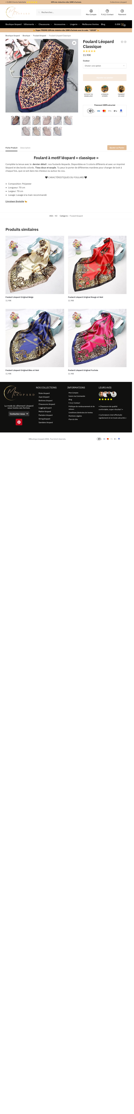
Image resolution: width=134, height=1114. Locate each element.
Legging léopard (45, 408)
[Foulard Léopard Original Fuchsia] (97, 338)
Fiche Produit (11, 148)
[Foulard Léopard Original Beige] (34, 265)
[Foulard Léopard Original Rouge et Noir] (97, 265)
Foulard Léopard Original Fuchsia (83, 370)
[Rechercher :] (58, 12)
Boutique (26, 35)
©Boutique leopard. (37, 439)
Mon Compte (91, 14)
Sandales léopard (46, 422)
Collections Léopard (118, 2)
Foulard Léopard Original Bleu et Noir (22, 370)
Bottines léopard (45, 400)
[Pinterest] (19, 422)
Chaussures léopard (47, 404)
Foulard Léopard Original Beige (19, 297)
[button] (74, 43)
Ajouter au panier (104, 77)
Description (25, 148)
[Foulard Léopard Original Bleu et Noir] (34, 338)
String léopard (44, 419)
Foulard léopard (39, 35)
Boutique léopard (12, 35)
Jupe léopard (44, 397)
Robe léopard (44, 393)
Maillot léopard (45, 411)
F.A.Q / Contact (107, 14)
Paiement (122, 14)
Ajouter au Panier (117, 148)
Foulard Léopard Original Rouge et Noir (85, 297)
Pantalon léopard (45, 415)
